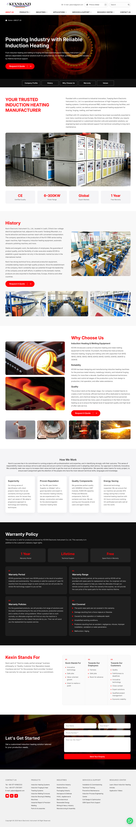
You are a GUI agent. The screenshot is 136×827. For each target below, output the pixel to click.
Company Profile (31, 83)
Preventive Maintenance (90, 790)
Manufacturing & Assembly (66, 808)
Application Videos (116, 790)
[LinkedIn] (11, 796)
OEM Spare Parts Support (91, 802)
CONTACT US (125, 12)
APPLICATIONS (59, 12)
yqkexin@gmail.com (76, 5)
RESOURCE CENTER (105, 12)
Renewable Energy (63, 802)
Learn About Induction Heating (120, 785)
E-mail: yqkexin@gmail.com (14, 790)
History (50, 83)
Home (10, 20)
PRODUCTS (24, 12)
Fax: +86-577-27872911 (13, 787)
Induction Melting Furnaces (40, 793)
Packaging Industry (63, 790)
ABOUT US (9, 12)
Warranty (87, 83)
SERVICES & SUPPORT (81, 12)
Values (105, 83)
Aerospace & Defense (64, 793)
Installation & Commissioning (92, 785)
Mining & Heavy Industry (65, 805)
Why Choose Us (68, 83)
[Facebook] (16, 796)
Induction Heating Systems (40, 785)
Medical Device (62, 787)
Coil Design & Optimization (91, 799)
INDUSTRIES (41, 12)
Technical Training (88, 787)
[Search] (128, 5)
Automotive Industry (64, 785)
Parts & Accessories (38, 808)
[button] (130, 821)
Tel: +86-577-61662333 (13, 785)
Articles (112, 787)
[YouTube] (7, 796)
